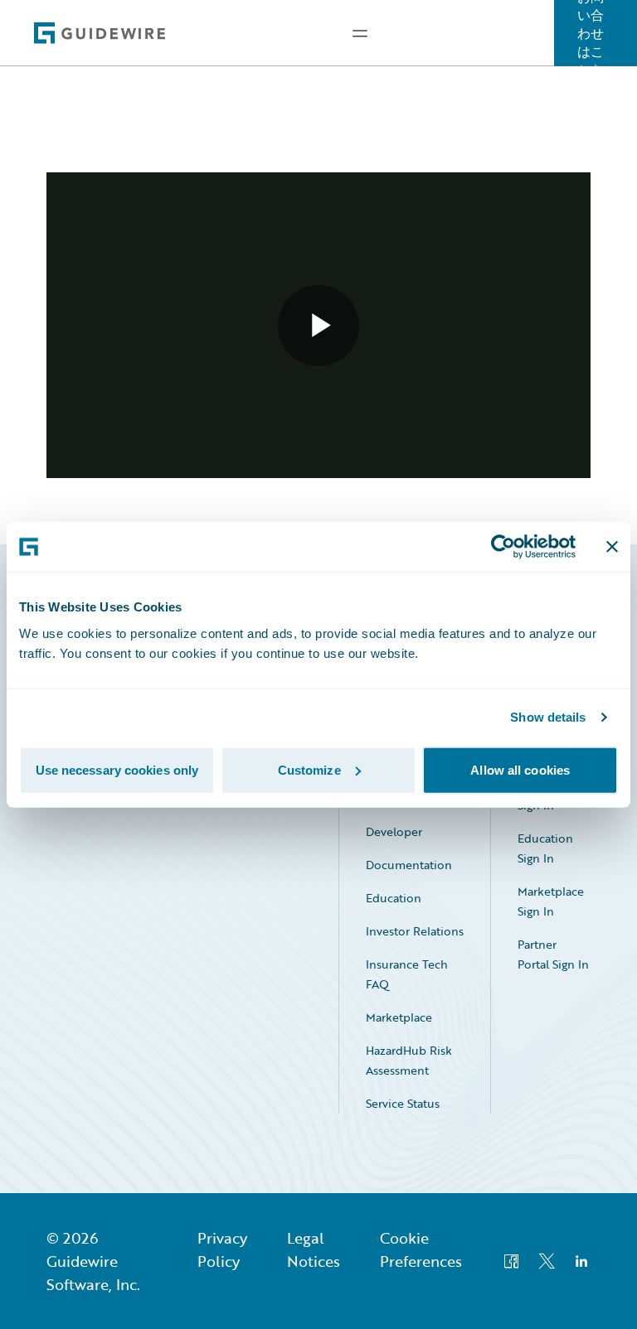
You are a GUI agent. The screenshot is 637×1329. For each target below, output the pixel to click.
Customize (309, 769)
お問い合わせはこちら (590, 33)
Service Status (403, 1103)
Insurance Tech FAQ (407, 974)
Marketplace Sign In (551, 901)
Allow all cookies (520, 769)
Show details (548, 717)
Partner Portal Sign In (553, 954)
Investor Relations (415, 931)
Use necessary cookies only (117, 769)
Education (393, 897)
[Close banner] (612, 547)
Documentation (409, 864)
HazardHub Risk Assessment (409, 1060)
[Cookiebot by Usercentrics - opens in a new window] (503, 546)
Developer (394, 831)
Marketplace (399, 1017)
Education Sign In (545, 848)
